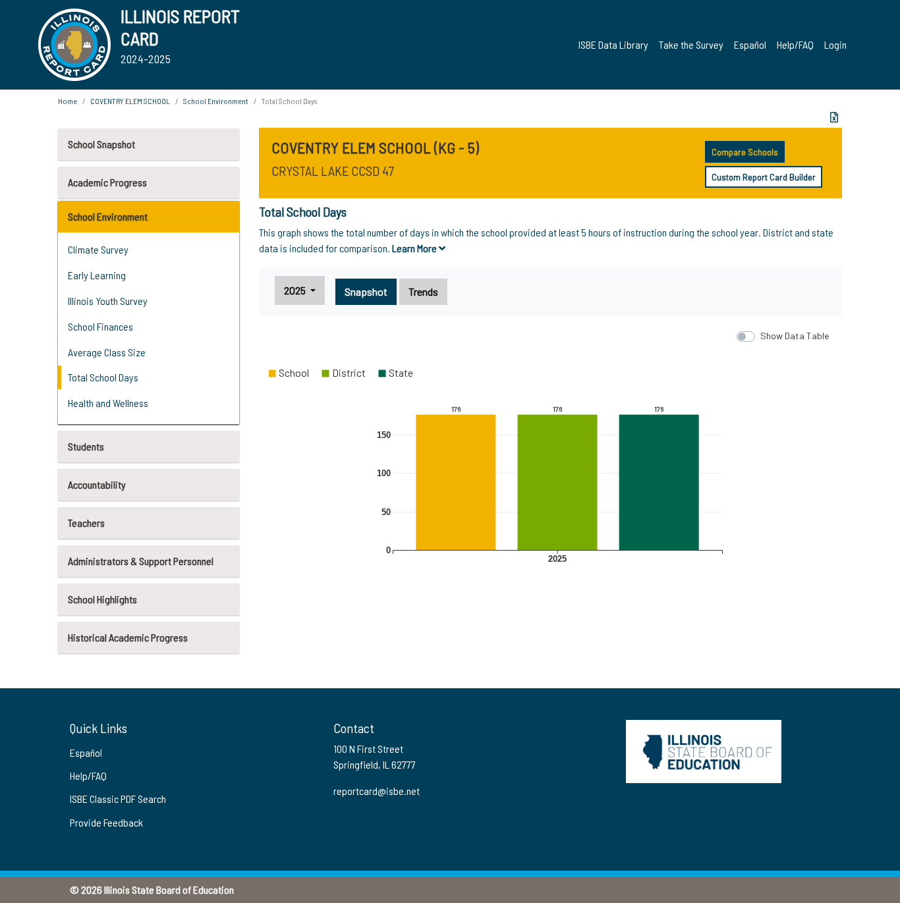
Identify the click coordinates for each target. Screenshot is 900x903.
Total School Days (103, 377)
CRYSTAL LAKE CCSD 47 (332, 170)
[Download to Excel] (834, 117)
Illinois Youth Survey (108, 300)
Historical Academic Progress (128, 637)
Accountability (97, 484)
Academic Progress (107, 182)
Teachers (86, 522)
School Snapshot (101, 144)
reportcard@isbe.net (376, 790)
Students (86, 446)
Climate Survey (98, 249)
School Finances (100, 326)
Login (835, 44)
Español (750, 44)
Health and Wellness (108, 403)
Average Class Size (107, 352)
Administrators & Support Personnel (140, 561)
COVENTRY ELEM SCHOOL (130, 100)
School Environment (108, 216)
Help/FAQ (795, 44)
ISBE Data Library (613, 44)
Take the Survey (691, 44)
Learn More (415, 248)
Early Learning (97, 275)
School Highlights (102, 599)
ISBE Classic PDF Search (118, 798)
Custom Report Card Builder (764, 176)
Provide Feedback (106, 822)
